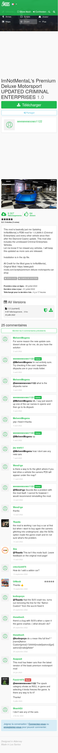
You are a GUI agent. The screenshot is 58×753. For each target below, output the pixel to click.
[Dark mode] (49, 11)
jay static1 (18, 447)
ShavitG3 (18, 708)
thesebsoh (18, 617)
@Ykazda (18, 552)
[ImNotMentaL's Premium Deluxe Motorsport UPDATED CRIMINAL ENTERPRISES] (29, 194)
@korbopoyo (20, 638)
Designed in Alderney (11, 741)
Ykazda (17, 521)
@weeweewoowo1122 (24, 383)
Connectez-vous (37, 723)
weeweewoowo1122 (29, 121)
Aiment (32, 215)
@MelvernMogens (22, 362)
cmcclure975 (19, 566)
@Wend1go (19, 489)
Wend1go (18, 465)
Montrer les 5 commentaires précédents (29, 330)
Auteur (38, 359)
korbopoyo (19, 596)
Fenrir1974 (18, 679)
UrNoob (17, 581)
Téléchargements (15, 215)
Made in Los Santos (11, 744)
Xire (15, 548)
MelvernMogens (21, 337)
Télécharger (31, 104)
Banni (28, 680)
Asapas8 (17, 658)
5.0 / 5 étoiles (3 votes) (10, 222)
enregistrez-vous (12, 727)
